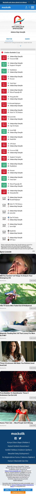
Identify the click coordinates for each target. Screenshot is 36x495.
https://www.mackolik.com (13, 471)
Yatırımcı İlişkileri (27, 457)
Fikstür (9, 39)
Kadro (27, 39)
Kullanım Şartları (25, 450)
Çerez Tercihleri (11, 490)
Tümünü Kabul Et (18, 492)
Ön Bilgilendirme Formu (11, 457)
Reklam (26, 442)
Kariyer (10, 461)
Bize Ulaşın (17, 442)
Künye (9, 442)
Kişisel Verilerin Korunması (18, 446)
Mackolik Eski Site (21, 461)
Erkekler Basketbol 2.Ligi (12, 52)
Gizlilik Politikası (11, 450)
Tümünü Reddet (25, 490)
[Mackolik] (6, 7)
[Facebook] (15, 438)
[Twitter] (20, 438)
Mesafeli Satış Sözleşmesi (18, 454)
